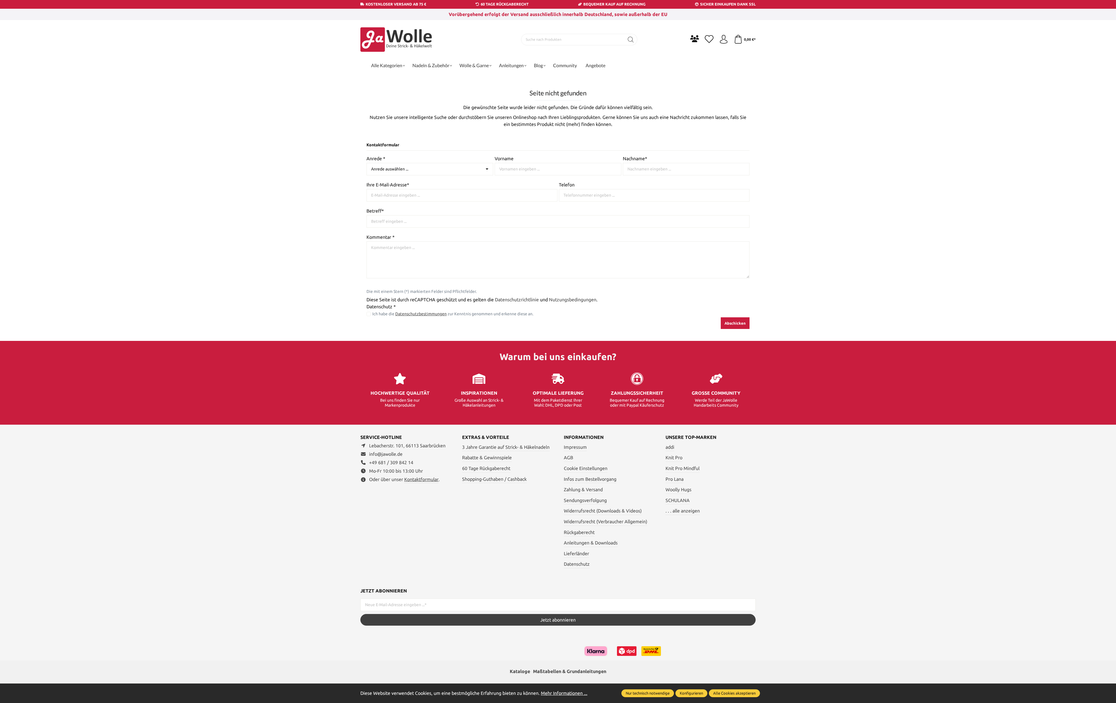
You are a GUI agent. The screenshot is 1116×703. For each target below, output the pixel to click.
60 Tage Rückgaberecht (486, 468)
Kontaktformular (421, 479)
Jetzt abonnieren (558, 619)
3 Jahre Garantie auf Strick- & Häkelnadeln (506, 447)
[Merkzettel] (709, 39)
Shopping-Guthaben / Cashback (494, 479)
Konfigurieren (691, 693)
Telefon (567, 184)
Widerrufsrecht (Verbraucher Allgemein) (605, 521)
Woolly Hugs (678, 489)
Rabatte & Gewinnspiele (487, 457)
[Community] (694, 38)
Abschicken (735, 323)
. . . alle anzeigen (683, 510)
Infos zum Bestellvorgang (590, 479)
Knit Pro (674, 457)
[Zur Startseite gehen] (396, 39)
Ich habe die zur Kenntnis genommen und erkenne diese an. (452, 314)
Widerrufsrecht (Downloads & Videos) (603, 510)
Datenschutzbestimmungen (421, 314)
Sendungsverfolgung (585, 500)
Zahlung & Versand (583, 489)
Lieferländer (576, 553)
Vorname (504, 158)
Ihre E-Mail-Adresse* (387, 184)
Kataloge (520, 671)
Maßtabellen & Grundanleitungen (569, 671)
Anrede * (375, 158)
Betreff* (375, 210)
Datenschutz (577, 564)
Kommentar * (380, 237)
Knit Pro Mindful (683, 468)
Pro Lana (675, 479)
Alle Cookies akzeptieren (734, 693)
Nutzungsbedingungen (572, 299)
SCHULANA (678, 500)
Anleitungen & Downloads (591, 542)
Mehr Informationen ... (564, 693)
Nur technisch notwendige (648, 693)
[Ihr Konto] (723, 39)
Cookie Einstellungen (585, 468)
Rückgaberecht (579, 532)
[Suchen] (630, 39)
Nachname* (635, 158)
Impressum (575, 447)
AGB (568, 457)
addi (670, 447)
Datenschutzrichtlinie (517, 299)
